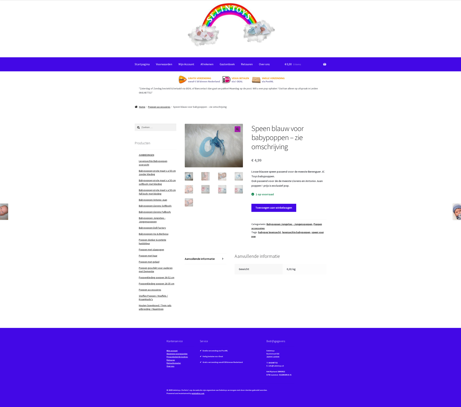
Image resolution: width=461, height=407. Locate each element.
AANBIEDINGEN (146, 155)
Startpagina (142, 64)
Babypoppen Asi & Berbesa (153, 233)
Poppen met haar (148, 255)
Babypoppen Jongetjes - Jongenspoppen (289, 224)
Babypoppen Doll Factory (152, 227)
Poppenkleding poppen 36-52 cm (156, 277)
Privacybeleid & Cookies (177, 357)
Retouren (247, 64)
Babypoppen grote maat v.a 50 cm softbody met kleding (157, 182)
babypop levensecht (269, 232)
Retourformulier (174, 363)
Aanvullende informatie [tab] (200, 259)
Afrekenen (207, 64)
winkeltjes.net (198, 393)
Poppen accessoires (159, 106)
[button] (237, 129)
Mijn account (172, 351)
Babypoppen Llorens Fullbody (155, 211)
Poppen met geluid (149, 261)
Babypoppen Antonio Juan (153, 199)
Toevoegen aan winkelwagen (273, 207)
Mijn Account (186, 64)
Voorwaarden (164, 64)
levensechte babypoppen (296, 232)
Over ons (264, 64)
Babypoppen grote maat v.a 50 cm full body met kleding (157, 191)
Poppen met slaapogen (151, 249)
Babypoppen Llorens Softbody (155, 205)
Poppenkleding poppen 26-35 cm (156, 283)
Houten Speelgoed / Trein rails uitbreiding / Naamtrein (155, 307)
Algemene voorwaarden (177, 354)
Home (142, 106)
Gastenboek (227, 64)
